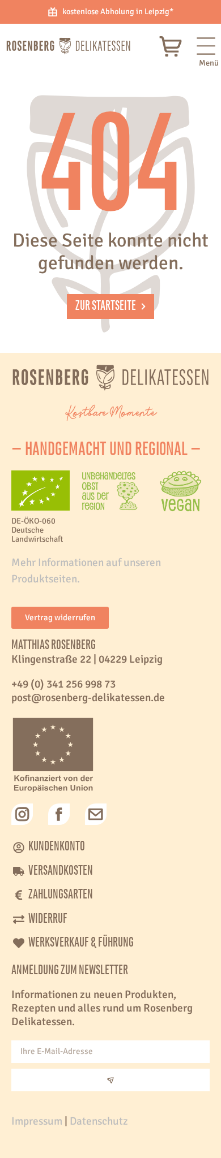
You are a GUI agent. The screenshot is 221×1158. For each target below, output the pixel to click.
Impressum (36, 1121)
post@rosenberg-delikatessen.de (88, 698)
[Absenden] (110, 1080)
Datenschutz (99, 1121)
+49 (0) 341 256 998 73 (63, 684)
